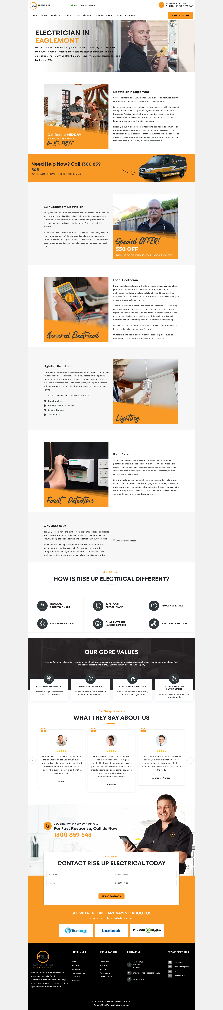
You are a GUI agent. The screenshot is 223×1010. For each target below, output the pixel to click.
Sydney (103, 969)
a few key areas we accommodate (147, 141)
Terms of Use (100, 1005)
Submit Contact (110, 896)
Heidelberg (118, 338)
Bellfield (126, 329)
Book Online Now (181, 15)
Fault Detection (72, 15)
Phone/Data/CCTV (103, 15)
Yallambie (129, 338)
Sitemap (125, 1005)
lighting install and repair (65, 372)
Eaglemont (71, 48)
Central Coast (106, 977)
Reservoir (117, 329)
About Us (76, 977)
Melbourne (104, 962)
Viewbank (148, 338)
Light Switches (55, 401)
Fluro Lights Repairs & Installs (61, 406)
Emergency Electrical (125, 15)
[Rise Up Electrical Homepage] (40, 5)
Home (74, 962)
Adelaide (103, 965)
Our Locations (78, 973)
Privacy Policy (113, 1005)
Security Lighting (56, 410)
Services (76, 969)
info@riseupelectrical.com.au (146, 973)
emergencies (50, 213)
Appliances (56, 15)
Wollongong (105, 973)
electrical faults (134, 460)
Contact (76, 981)
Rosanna (139, 338)
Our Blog (76, 965)
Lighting (87, 15)
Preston (147, 329)
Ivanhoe (134, 329)
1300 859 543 (184, 6)
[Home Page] (43, 959)
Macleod (162, 338)
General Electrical (39, 15)
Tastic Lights (54, 415)
